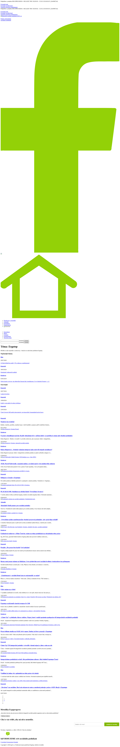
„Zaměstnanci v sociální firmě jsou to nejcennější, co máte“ (20, 575)
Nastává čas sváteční (7, 422)
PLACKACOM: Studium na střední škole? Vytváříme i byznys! (22, 491)
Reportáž (3, 366)
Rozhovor (3, 375)
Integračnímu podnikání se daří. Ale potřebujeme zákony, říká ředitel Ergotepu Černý (29, 659)
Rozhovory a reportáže (10, 320)
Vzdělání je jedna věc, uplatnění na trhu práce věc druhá (20, 673)
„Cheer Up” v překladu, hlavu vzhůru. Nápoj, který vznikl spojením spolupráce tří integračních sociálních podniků (39, 617)
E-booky (6, 335)
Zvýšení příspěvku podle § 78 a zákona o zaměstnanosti (15, 363)
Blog (2, 357)
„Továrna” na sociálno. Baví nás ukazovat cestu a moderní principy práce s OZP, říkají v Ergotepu (34, 687)
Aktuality (6, 322)
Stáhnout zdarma (5, 716)
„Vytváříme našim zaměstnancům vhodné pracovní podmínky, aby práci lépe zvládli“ (29, 519)
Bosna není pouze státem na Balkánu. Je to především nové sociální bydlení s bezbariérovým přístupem (35, 561)
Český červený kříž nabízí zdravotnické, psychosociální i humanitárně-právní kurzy (22, 412)
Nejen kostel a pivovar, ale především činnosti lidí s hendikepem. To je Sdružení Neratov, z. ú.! (25, 381)
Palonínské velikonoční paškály (9, 372)
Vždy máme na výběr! (8, 589)
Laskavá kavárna (5, 394)
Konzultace (7, 323)
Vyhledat (21, 340)
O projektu (3, 742)
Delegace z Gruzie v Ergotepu (10, 477)
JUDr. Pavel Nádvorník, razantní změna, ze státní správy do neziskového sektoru (28, 464)
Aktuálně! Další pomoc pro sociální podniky (15, 505)
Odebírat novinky (111, 724)
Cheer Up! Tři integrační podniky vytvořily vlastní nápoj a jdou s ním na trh (26, 645)
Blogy (5, 333)
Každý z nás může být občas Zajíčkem (10, 403)
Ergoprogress (7, 325)
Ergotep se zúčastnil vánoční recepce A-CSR (15, 603)
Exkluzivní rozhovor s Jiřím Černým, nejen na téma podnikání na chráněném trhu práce (30, 533)
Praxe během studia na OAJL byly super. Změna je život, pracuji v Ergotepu (26, 631)
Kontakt (16, 742)
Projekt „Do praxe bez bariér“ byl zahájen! (15, 547)
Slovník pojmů (8, 338)
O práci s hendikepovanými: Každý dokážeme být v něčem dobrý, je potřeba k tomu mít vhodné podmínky (37, 436)
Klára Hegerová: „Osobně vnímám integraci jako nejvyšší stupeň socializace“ (26, 449)
